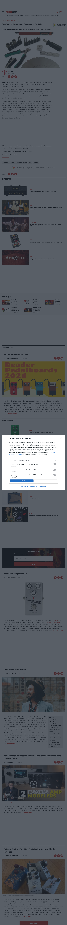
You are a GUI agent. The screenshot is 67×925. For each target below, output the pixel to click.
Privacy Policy (42, 486)
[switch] (54, 464)
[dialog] (33, 462)
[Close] (61, 438)
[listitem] (33, 460)
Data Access (33, 486)
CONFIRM (22, 481)
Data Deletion (24, 486)
